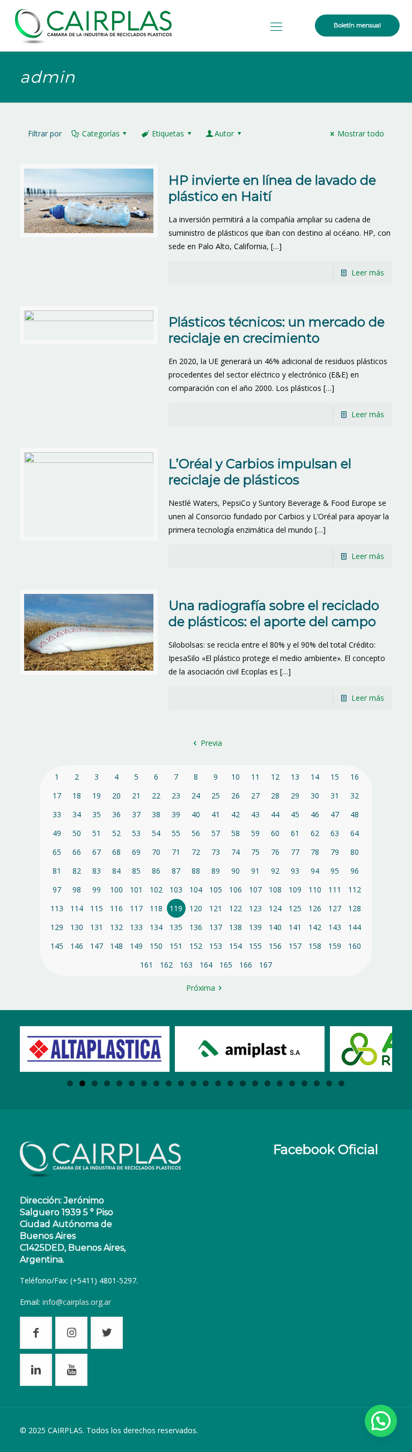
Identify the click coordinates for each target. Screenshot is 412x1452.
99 (96, 889)
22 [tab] (329, 1083)
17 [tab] (267, 1083)
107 (255, 889)
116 (116, 908)
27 (255, 795)
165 (225, 965)
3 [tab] (95, 1083)
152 (195, 946)
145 (56, 946)
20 (116, 795)
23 (176, 795)
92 (275, 871)
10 (235, 777)
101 (136, 889)
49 (57, 833)
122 (235, 908)
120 (195, 908)
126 (314, 908)
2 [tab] (82, 1083)
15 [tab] (243, 1083)
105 (215, 889)
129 (56, 927)
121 (215, 908)
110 (314, 889)
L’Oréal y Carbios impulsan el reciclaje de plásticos (259, 472)
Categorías (101, 133)
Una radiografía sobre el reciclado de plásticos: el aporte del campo (273, 613)
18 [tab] (280, 1083)
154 (235, 946)
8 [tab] (156, 1083)
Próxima (200, 988)
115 (96, 908)
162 (166, 965)
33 (57, 814)
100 (116, 889)
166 (245, 965)
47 (334, 814)
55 (176, 833)
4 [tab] (107, 1083)
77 (295, 852)
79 (334, 852)
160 (354, 946)
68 (116, 852)
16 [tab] (255, 1083)
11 (255, 777)
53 (136, 833)
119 (176, 908)
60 (275, 833)
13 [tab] (218, 1083)
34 (76, 814)
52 (116, 833)
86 (156, 871)
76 (275, 852)
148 (116, 946)
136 (195, 927)
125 (295, 908)
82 (76, 871)
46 (315, 814)
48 (354, 814)
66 (76, 852)
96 (354, 871)
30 (315, 795)
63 (334, 833)
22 (156, 795)
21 (136, 795)
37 (136, 814)
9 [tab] (169, 1083)
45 (295, 814)
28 (275, 795)
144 (354, 927)
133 (136, 927)
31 (334, 795)
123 (255, 908)
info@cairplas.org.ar (76, 1302)
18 (76, 795)
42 (235, 814)
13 (295, 777)
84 (116, 871)
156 (275, 946)
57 (215, 833)
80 (354, 852)
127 (334, 908)
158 (314, 946)
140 (275, 927)
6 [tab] (132, 1083)
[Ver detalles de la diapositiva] (95, 1049)
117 (136, 908)
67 (96, 852)
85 (136, 871)
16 (354, 777)
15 (334, 777)
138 (235, 927)
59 (255, 833)
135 (176, 927)
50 (76, 833)
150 (156, 946)
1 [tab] (70, 1083)
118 (156, 908)
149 (136, 946)
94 (315, 871)
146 (76, 946)
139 (255, 927)
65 (57, 852)
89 (215, 871)
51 (96, 833)
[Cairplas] (93, 25)
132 (116, 927)
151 (176, 946)
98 (76, 889)
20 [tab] (304, 1083)
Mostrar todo (360, 133)
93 (295, 871)
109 (295, 889)
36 (116, 814)
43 (255, 814)
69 (136, 852)
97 (57, 889)
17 (57, 795)
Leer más (367, 272)
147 (96, 946)
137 (215, 927)
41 (215, 814)
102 (156, 889)
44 (275, 814)
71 (176, 852)
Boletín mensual (357, 25)
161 (146, 965)
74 (235, 852)
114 (76, 908)
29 (295, 795)
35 (96, 814)
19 (96, 795)
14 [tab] (230, 1083)
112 (354, 889)
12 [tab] (206, 1083)
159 (334, 946)
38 (156, 814)
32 (354, 795)
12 (275, 777)
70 (156, 852)
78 (315, 852)
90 (235, 871)
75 (255, 852)
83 (96, 871)
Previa (211, 743)
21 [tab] (317, 1083)
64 (354, 833)
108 (275, 889)
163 (186, 965)
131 (96, 927)
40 (196, 814)
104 (195, 889)
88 (196, 871)
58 (235, 833)
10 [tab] (181, 1083)
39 (176, 814)
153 (215, 946)
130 (76, 927)
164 (206, 965)
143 (334, 927)
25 (215, 795)
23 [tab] (341, 1083)
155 (255, 946)
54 (156, 833)
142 (314, 927)
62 (315, 833)
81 (57, 871)
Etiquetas (168, 133)
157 (295, 946)
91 (255, 871)
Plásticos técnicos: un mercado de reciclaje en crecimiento (276, 330)
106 (235, 889)
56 (196, 833)
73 (215, 852)
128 (354, 908)
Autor (224, 133)
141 (295, 927)
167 (265, 965)
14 (315, 777)
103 (176, 889)
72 (196, 852)
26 (235, 795)
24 (196, 795)
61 (295, 833)
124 (275, 908)
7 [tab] (144, 1083)
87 (176, 871)
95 (334, 871)
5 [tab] (119, 1083)
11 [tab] (193, 1083)
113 (56, 908)
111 (334, 889)
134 (156, 927)
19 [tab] (292, 1083)
